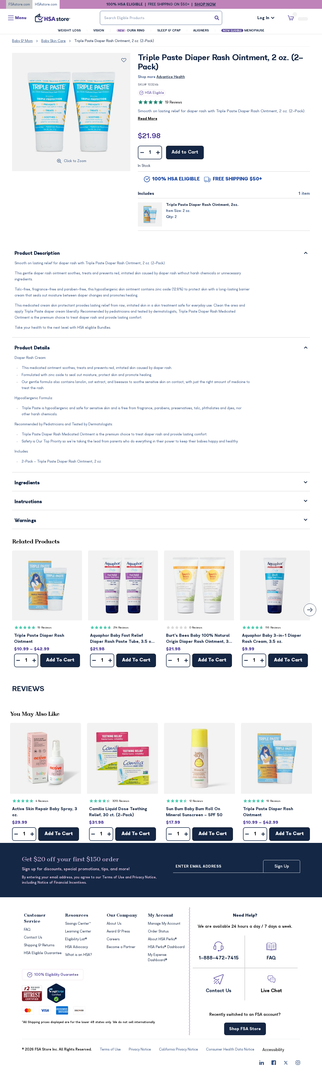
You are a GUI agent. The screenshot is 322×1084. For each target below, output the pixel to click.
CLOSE (301, 1077)
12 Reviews (196, 801)
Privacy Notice (194, 1059)
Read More (147, 119)
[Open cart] (298, 18)
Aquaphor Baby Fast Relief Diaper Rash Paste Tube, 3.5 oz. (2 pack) (122, 639)
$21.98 (149, 136)
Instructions (28, 502)
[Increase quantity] (158, 152)
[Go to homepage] (52, 18)
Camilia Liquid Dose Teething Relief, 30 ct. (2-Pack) (118, 812)
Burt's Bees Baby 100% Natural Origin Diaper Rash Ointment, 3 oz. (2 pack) (198, 639)
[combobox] (161, 18)
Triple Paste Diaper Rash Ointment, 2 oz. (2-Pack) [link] (114, 41)
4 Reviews (41, 801)
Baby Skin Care (53, 41)
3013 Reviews (120, 801)
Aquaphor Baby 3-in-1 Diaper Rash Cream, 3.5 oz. (271, 638)
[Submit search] (217, 18)
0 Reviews (195, 627)
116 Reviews (273, 627)
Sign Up (281, 866)
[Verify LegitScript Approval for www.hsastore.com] (56, 993)
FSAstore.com (19, 4)
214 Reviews (121, 627)
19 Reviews (173, 102)
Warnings (25, 520)
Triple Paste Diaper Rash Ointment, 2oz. (202, 205)
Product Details (32, 348)
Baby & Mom (22, 41)
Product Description (37, 253)
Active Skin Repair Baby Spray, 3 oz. (44, 812)
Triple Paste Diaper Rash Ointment (39, 638)
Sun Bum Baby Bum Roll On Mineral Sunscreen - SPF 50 (194, 812)
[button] (47, 585)
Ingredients (27, 483)
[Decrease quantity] (142, 152)
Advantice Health (170, 77)
